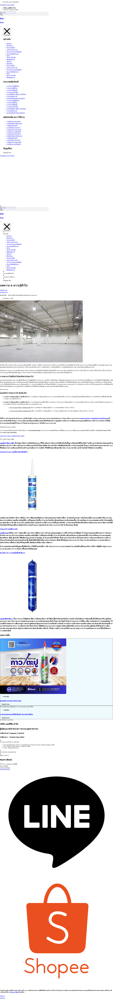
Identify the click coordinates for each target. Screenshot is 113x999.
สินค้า (2, 18)
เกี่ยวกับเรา (10, 45)
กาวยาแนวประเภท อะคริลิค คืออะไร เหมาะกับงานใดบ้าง (16, 714)
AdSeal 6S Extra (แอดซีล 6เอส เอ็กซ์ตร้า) (14, 452)
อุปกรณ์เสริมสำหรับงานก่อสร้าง (16, 98)
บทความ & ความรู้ (12, 49)
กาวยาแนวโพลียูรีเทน (13, 86)
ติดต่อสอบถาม (11, 59)
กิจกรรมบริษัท (11, 47)
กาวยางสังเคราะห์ (12, 96)
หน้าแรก (9, 43)
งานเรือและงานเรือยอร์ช (14, 131)
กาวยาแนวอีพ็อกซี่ (12, 90)
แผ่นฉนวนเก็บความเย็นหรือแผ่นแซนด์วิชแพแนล (95, 418)
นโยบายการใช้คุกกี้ (14, 992)
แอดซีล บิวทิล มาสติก (7, 443)
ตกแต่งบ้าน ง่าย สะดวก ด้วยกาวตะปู (10, 701)
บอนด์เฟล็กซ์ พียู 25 (6, 619)
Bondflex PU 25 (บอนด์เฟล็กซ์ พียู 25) (12, 553)
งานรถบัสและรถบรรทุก (13, 127)
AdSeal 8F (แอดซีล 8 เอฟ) (8, 529)
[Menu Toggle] (0, 26)
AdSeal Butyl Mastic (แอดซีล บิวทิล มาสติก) (12, 436)
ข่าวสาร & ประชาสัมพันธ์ (14, 51)
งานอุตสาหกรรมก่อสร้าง (14, 121)
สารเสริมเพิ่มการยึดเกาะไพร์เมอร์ (16, 94)
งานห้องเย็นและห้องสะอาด (14, 123)
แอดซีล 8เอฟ (4, 533)
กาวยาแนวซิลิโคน (12, 88)
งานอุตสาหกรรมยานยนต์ (14, 129)
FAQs (8, 55)
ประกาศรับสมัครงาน (13, 54)
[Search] (1, 15)
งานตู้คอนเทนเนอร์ (12, 125)
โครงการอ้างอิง (11, 57)
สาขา (2, 22)
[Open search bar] (0, 206)
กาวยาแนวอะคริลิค (12, 92)
